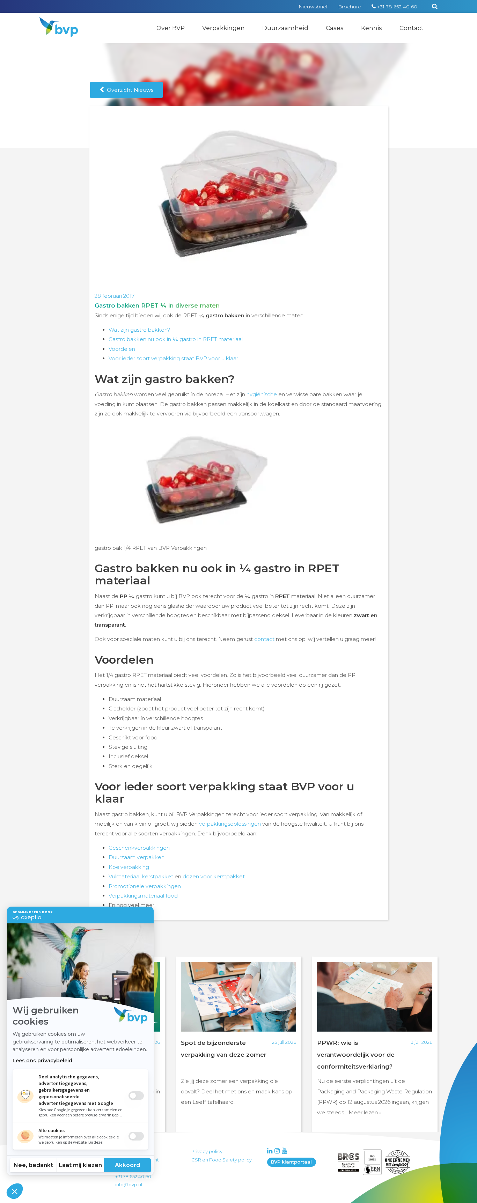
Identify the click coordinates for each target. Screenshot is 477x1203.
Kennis (371, 27)
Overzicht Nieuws (128, 90)
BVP (54, 21)
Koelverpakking (129, 867)
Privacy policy (206, 1151)
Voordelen (122, 349)
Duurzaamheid (285, 27)
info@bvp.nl (128, 1184)
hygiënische (262, 394)
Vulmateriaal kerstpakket (141, 876)
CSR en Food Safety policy (221, 1160)
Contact (411, 27)
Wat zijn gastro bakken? (139, 329)
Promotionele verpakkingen (145, 886)
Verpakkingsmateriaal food (143, 895)
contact (264, 639)
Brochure (349, 6)
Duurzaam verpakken (136, 857)
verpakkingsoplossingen (230, 823)
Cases (335, 27)
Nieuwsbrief (313, 6)
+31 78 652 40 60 (397, 6)
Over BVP (170, 27)
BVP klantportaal (291, 1162)
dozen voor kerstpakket (214, 876)
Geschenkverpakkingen (139, 847)
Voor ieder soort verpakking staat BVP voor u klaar (173, 358)
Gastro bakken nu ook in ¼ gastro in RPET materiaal (176, 339)
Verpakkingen (223, 27)
